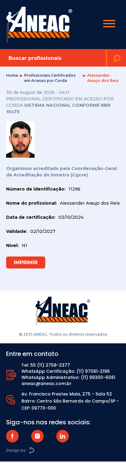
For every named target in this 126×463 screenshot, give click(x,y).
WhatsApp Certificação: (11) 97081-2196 (65, 371)
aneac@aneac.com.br (46, 383)
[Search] (116, 58)
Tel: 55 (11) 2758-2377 (45, 365)
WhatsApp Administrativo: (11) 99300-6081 (68, 377)
